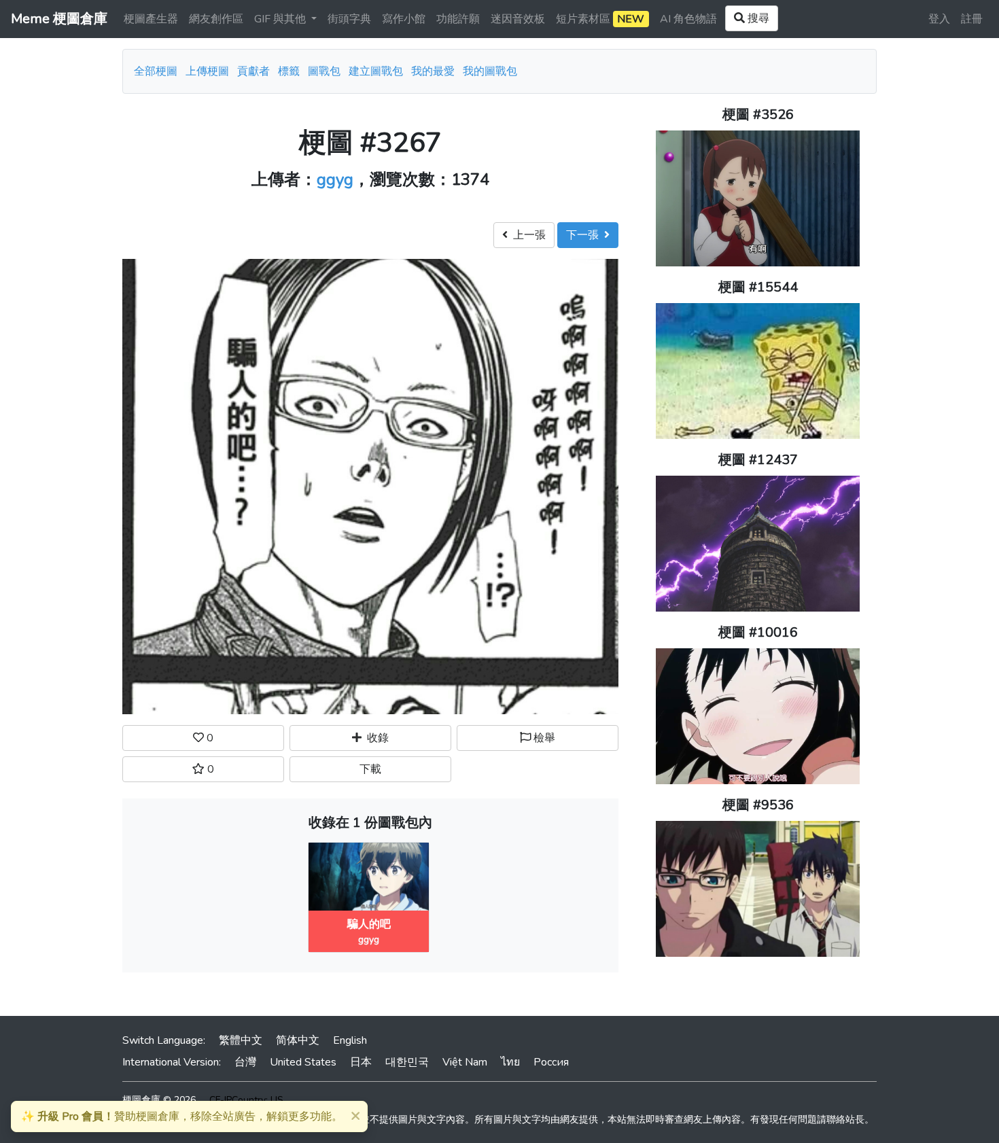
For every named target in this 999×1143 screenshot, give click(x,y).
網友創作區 (216, 19)
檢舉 (543, 738)
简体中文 (297, 1040)
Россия (551, 1062)
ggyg (335, 179)
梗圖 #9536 (758, 805)
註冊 (972, 19)
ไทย (510, 1062)
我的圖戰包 (490, 71)
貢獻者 (253, 71)
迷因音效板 (518, 19)
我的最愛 (433, 71)
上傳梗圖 (207, 71)
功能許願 (458, 19)
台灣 (245, 1062)
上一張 (527, 235)
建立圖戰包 (376, 71)
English (350, 1040)
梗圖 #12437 (758, 460)
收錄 (375, 738)
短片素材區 (600, 19)
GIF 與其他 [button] (281, 19)
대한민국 (407, 1062)
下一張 (585, 235)
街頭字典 (349, 19)
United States (303, 1062)
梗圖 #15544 (758, 287)
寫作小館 (403, 19)
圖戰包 (324, 71)
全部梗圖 (155, 71)
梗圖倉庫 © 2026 (159, 1099)
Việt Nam (464, 1062)
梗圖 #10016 (758, 632)
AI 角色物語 (688, 19)
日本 (361, 1062)
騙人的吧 (369, 924)
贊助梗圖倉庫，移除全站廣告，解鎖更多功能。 (182, 1116)
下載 (370, 769)
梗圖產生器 (151, 19)
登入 (939, 19)
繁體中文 (240, 1040)
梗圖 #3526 (758, 114)
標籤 (289, 71)
